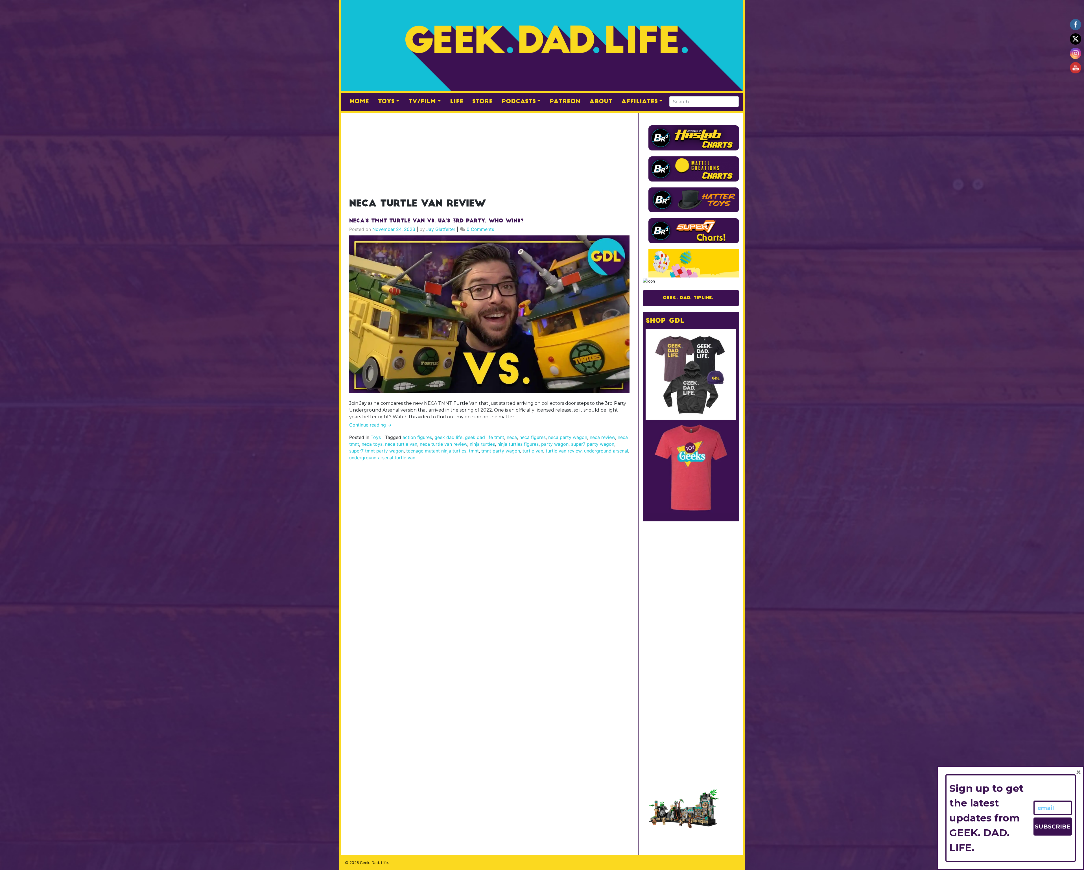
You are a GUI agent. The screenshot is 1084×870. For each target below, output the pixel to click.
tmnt (474, 451)
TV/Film (422, 101)
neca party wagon (567, 437)
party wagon (555, 444)
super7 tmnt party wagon (376, 451)
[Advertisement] (489, 152)
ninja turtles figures (518, 444)
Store (482, 101)
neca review (602, 437)
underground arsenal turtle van (382, 457)
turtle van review (564, 451)
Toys (386, 101)
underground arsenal (606, 451)
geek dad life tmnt (484, 437)
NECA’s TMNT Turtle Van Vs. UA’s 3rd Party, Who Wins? (436, 221)
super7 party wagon (592, 444)
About (600, 101)
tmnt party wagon (500, 451)
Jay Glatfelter (440, 229)
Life (456, 101)
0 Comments (480, 229)
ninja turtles (482, 444)
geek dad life (448, 437)
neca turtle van (401, 444)
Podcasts (519, 101)
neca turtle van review (443, 444)
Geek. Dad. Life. (374, 862)
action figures (417, 437)
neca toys (372, 444)
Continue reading (370, 425)
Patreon (565, 101)
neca (512, 437)
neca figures (532, 437)
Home (359, 101)
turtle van (533, 451)
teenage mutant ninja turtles (436, 451)
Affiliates (639, 101)
